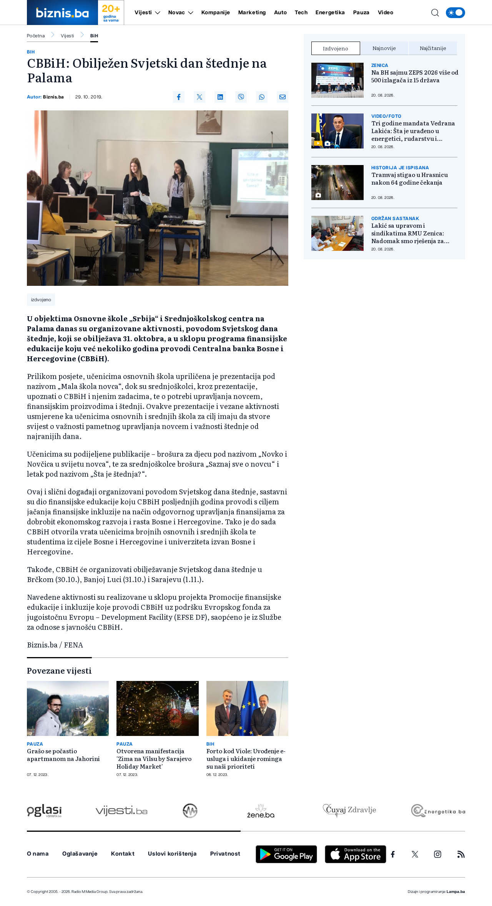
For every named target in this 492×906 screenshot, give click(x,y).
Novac (176, 12)
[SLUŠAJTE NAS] (190, 810)
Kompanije (215, 12)
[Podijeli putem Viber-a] (241, 97)
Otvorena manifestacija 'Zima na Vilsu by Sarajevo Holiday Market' (153, 758)
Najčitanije (433, 48)
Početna (36, 35)
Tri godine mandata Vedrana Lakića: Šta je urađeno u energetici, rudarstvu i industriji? (413, 130)
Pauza (361, 12)
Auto (280, 12)
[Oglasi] (44, 811)
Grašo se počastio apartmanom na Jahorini (63, 755)
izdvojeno (41, 299)
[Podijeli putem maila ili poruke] (282, 97)
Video (386, 12)
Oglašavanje (80, 854)
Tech (301, 12)
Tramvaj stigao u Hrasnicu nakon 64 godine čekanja (409, 178)
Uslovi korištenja (172, 854)
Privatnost (225, 854)
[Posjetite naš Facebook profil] (392, 854)
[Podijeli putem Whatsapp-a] (262, 97)
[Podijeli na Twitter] (199, 97)
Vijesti (143, 12)
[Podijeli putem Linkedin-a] (220, 97)
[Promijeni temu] (455, 12)
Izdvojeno (335, 48)
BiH (94, 35)
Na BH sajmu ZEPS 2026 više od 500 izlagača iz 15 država (415, 76)
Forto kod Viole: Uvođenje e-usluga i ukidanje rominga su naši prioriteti (246, 758)
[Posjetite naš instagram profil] (438, 854)
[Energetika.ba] (437, 811)
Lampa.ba (456, 892)
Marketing (252, 12)
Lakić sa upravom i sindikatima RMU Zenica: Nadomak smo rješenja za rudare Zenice (407, 233)
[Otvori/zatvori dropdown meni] (156, 12)
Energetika (330, 12)
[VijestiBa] (121, 811)
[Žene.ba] (261, 811)
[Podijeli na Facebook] (178, 97)
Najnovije (384, 48)
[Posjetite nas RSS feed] (461, 854)
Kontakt (123, 854)
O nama (38, 854)
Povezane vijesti (59, 670)
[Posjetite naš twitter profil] (415, 854)
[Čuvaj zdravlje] (349, 811)
